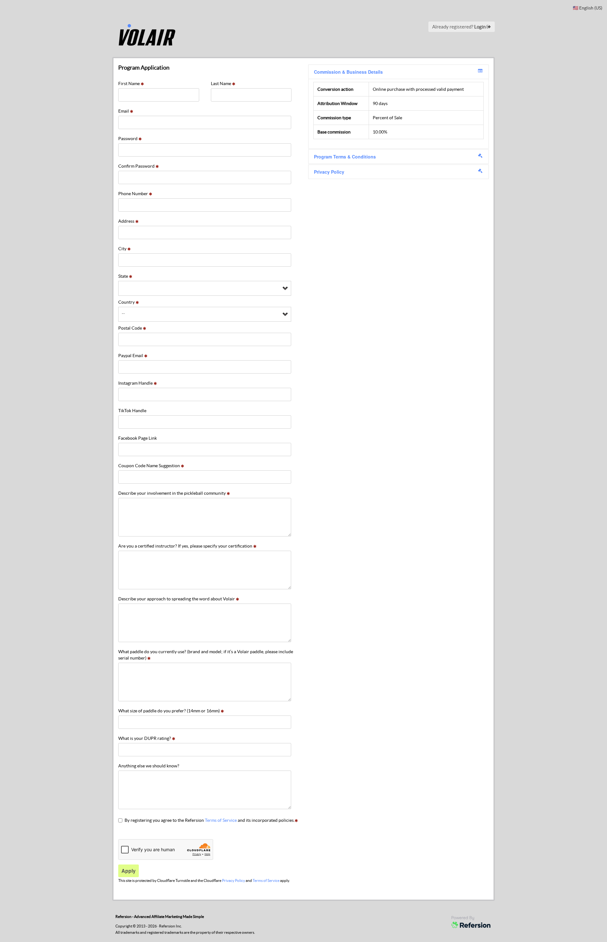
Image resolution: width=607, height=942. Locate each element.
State (123, 276)
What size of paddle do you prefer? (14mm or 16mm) (169, 710)
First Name (129, 83)
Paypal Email (131, 355)
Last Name (221, 83)
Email (124, 111)
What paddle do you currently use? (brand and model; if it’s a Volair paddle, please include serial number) (205, 654)
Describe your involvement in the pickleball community (172, 493)
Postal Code (130, 328)
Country (127, 302)
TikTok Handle (132, 410)
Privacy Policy (233, 880)
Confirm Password (137, 166)
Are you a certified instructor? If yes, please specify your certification (185, 545)
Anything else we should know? (148, 765)
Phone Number (133, 193)
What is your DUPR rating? (145, 738)
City (122, 248)
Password (128, 138)
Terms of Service (221, 820)
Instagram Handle (136, 383)
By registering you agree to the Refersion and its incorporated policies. (210, 820)
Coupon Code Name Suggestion (149, 465)
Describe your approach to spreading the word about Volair (177, 598)
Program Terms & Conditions (345, 156)
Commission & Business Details (348, 72)
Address (126, 221)
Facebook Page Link (137, 438)
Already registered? (459, 26)
